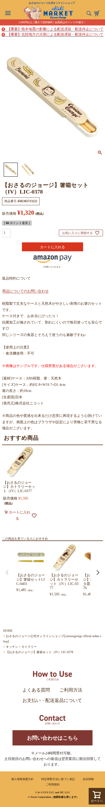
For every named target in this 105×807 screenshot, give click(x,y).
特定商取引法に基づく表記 (58, 779)
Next (98, 572)
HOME (7, 631)
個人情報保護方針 (22, 779)
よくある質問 (36, 690)
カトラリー (29, 647)
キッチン (12, 647)
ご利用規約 (53, 784)
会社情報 (88, 779)
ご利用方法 (70, 690)
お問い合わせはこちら (52, 738)
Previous (7, 572)
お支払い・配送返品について (52, 700)
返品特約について (16, 278)
